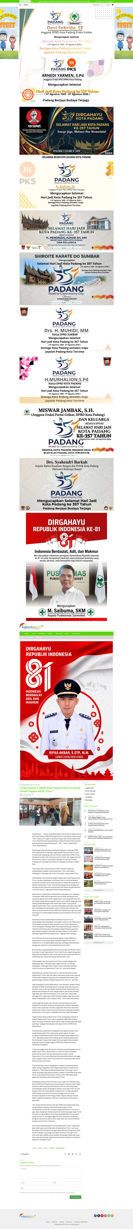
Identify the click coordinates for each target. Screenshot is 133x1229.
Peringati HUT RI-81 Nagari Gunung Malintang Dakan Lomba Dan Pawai (36, 1)
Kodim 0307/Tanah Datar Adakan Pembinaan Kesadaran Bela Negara (103, 935)
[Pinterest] (102, 1215)
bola (34, 1148)
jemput (52, 1148)
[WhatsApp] (108, 1215)
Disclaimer (69, 1222)
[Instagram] (105, 1215)
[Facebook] (95, 1215)
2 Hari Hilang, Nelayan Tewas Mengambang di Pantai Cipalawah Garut (100, 818)
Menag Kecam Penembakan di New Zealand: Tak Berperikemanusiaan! (98, 811)
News (32, 785)
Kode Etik (54, 1222)
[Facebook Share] (65, 1154)
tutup (17, 7)
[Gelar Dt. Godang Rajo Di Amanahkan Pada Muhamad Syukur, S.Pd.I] (88, 927)
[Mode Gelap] (113, 4)
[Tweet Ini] (69, 1154)
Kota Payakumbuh (24, 785)
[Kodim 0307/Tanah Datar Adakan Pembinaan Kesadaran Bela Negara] (88, 936)
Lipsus (34, 633)
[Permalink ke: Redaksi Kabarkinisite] (20, 795)
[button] (109, 4)
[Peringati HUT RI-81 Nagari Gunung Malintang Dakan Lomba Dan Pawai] (88, 858)
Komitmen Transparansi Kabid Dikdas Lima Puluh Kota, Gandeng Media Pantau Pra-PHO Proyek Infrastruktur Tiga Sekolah (103, 866)
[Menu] (20, 4)
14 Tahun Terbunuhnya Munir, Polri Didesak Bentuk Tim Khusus (98, 824)
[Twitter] (98, 1215)
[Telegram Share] (76, 1154)
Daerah (50, 633)
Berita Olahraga (90, 791)
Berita (26, 633)
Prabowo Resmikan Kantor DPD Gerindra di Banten (100, 831)
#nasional (39, 637)
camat (40, 1148)
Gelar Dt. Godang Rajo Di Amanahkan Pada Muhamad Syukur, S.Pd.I (103, 927)
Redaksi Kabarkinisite (28, 794)
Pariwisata (59, 633)
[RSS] (112, 1215)
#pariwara (30, 637)
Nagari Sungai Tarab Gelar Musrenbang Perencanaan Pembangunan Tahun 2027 (102, 902)
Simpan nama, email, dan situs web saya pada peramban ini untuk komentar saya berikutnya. (48, 1192)
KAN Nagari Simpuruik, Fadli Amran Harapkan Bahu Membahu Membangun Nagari (103, 919)
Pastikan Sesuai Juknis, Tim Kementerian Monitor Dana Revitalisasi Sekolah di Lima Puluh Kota (100, 837)
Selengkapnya (98, 890)
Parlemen (37, 785)
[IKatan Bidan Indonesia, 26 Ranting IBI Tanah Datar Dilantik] (88, 911)
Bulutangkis (89, 800)
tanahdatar (89, 797)
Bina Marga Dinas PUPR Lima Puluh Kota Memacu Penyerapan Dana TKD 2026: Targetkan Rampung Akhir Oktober (103, 883)
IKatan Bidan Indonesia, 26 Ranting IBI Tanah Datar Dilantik (102, 910)
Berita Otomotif (90, 794)
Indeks (26, 4)
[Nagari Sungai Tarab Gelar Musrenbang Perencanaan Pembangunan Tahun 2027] (88, 903)
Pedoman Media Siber (81, 1222)
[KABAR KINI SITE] (31, 626)
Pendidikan (41, 633)
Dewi (45, 1148)
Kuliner (67, 633)
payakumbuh (60, 1148)
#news (23, 637)
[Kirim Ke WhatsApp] (80, 1154)
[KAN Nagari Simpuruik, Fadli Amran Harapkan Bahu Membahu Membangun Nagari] (88, 919)
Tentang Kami (75, 633)
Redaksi (61, 1222)
